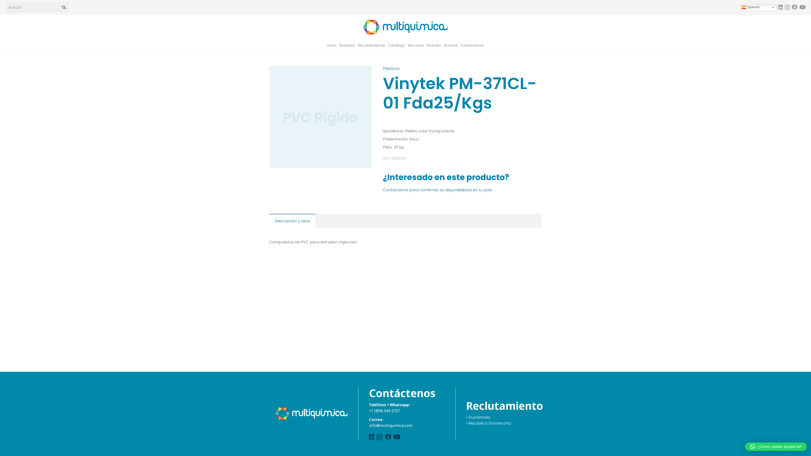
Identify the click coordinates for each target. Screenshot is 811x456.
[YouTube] (802, 7)
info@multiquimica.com (390, 425)
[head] (405, 27)
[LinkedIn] (780, 7)
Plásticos (391, 68)
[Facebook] (794, 7)
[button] (363, 73)
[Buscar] (64, 7)
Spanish (753, 7)
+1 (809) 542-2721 (384, 410)
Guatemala (479, 417)
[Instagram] (787, 7)
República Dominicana (489, 423)
